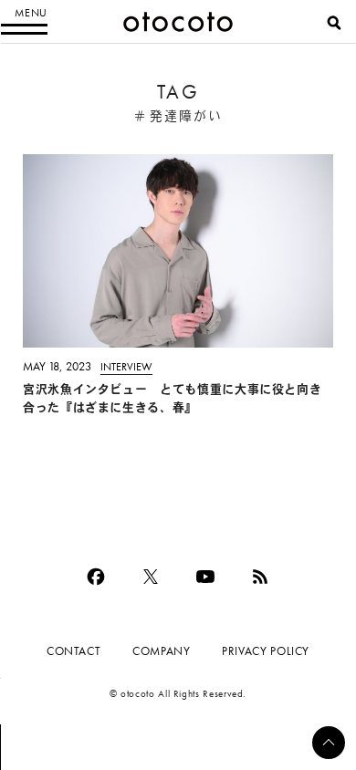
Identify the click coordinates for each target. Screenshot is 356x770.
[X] (150, 576)
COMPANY (161, 651)
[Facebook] (96, 576)
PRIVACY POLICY (265, 651)
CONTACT (73, 651)
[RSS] (260, 576)
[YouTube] (205, 576)
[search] (334, 23)
